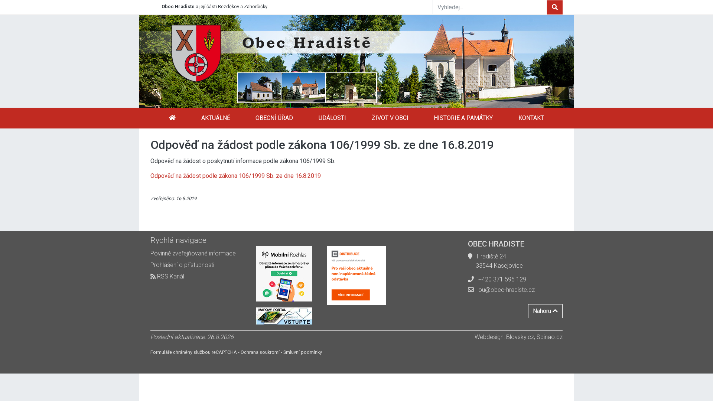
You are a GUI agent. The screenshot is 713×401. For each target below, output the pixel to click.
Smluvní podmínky (302, 352)
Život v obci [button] (390, 117)
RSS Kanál (170, 276)
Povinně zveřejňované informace (193, 253)
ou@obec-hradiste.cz (506, 289)
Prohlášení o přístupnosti (182, 264)
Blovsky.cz (520, 336)
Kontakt (531, 117)
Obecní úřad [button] (274, 117)
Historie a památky (463, 117)
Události (332, 117)
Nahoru (543, 310)
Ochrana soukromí (260, 352)
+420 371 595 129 (502, 279)
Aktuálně (215, 117)
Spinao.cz (550, 336)
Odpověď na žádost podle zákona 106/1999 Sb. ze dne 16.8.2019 (235, 175)
